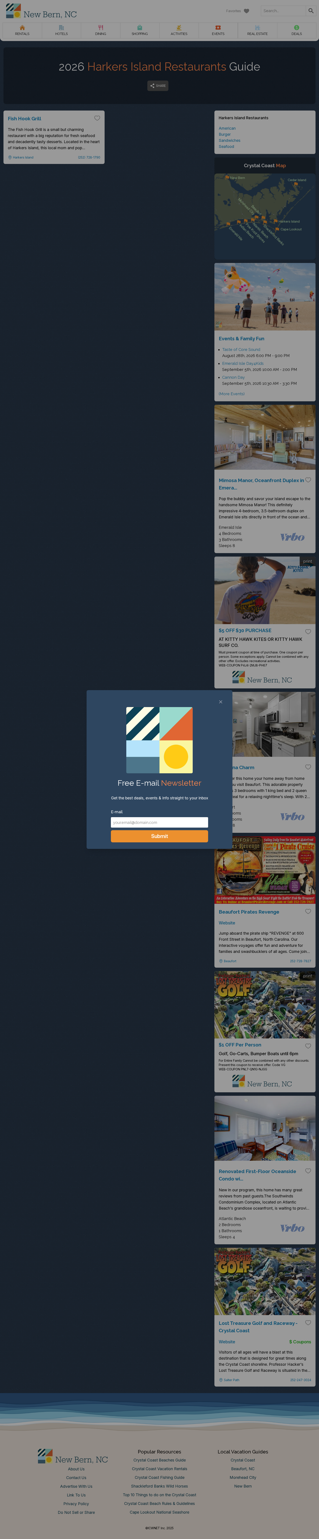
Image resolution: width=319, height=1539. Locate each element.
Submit (159, 836)
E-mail (117, 812)
